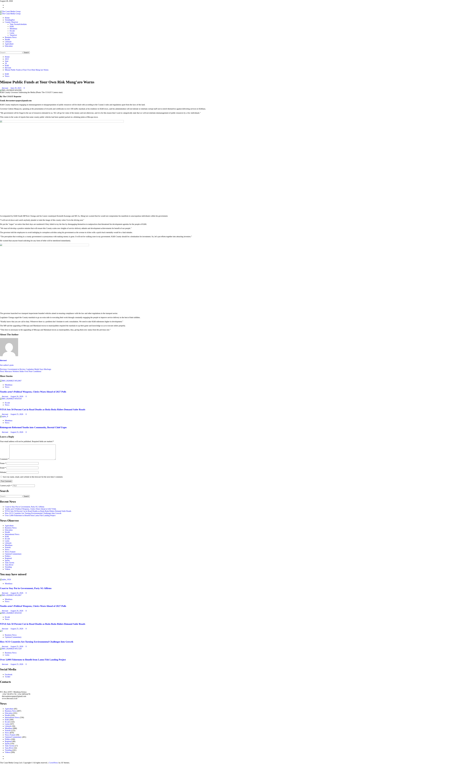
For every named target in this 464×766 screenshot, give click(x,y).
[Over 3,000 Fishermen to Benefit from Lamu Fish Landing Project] (11, 649)
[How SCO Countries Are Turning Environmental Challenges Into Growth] (1, 631)
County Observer (11, 22)
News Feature (10, 552)
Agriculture (9, 44)
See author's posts (7, 365)
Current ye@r (6, 486)
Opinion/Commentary (13, 554)
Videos (7, 569)
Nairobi (8, 547)
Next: (20, 371)
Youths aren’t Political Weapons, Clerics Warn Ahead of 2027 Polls (33, 391)
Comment (4, 459)
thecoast (5, 88)
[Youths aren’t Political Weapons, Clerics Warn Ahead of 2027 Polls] (11, 381)
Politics (7, 556)
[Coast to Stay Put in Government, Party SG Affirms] (5, 579)
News (7, 76)
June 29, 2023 (16, 88)
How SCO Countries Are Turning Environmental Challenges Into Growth (33, 513)
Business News (11, 37)
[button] (0, 50)
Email (3, 468)
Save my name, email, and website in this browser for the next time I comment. (33, 477)
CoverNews (53, 763)
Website (3, 472)
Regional (8, 558)
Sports (7, 560)
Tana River (9, 565)
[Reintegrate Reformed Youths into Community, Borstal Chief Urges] (4, 416)
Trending (10, 20)
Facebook (8, 674)
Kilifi (12, 26)
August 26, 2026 (17, 396)
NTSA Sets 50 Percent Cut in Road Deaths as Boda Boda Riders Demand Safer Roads (42, 409)
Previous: (25, 369)
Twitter (7, 677)
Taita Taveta (18, 24)
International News (12, 534)
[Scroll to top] (0, 765)
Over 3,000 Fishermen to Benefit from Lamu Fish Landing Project (30, 515)
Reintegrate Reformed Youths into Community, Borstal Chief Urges (33, 427)
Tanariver (13, 35)
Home (7, 18)
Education (9, 46)
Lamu (12, 33)
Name (3, 463)
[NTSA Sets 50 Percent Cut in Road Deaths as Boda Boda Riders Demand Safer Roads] (11, 399)
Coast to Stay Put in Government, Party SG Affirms (24, 507)
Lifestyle (8, 42)
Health (7, 39)
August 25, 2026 (17, 414)
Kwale (12, 31)
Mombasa (13, 29)
